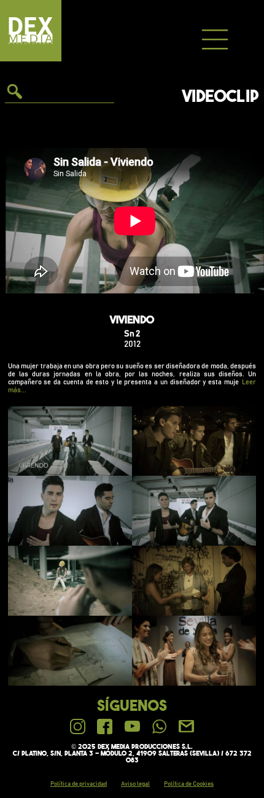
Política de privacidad (78, 784)
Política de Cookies (189, 784)
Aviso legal (135, 784)
